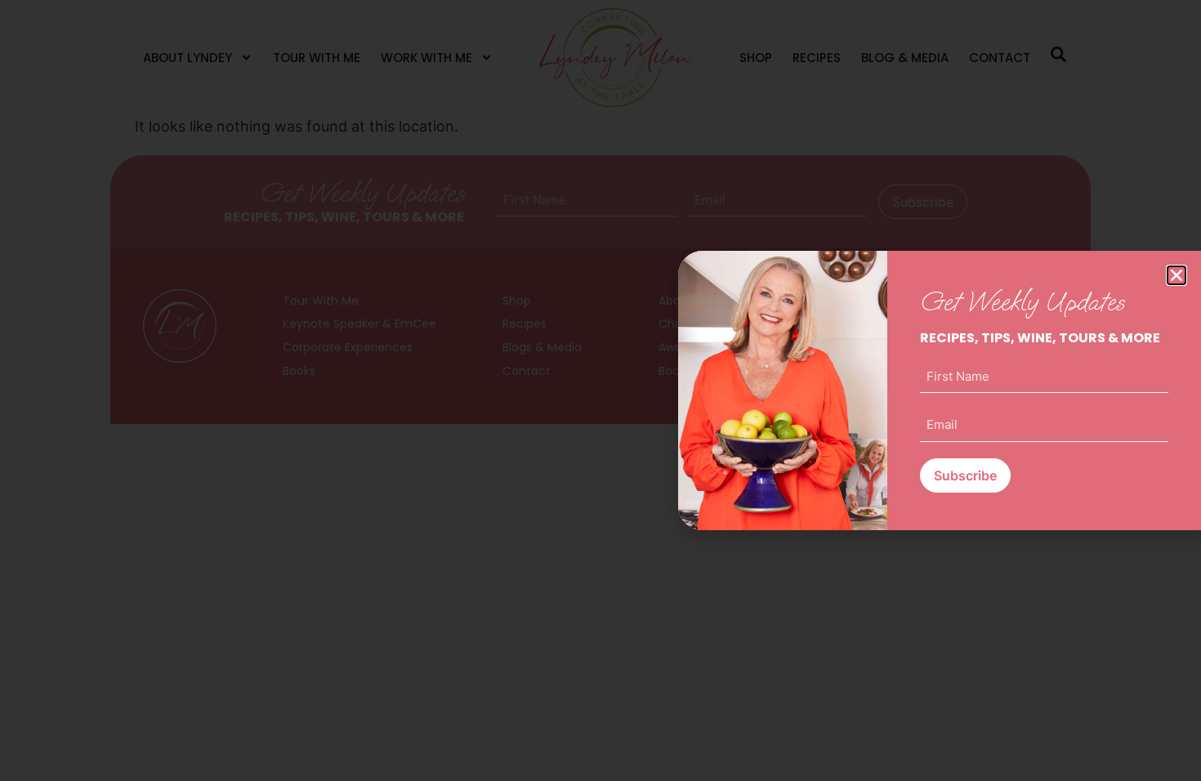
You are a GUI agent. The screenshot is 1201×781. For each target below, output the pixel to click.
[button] (1176, 275)
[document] (600, 390)
